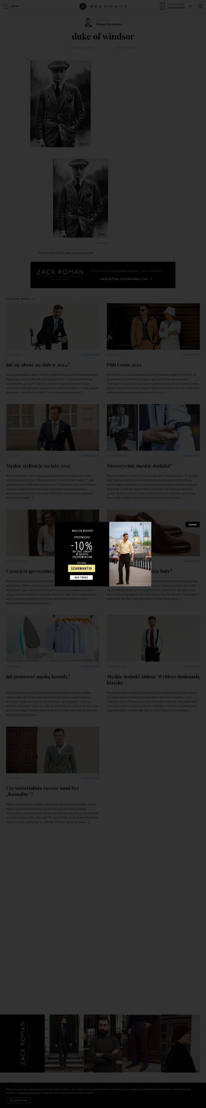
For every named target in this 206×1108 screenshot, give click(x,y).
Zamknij (192, 524)
